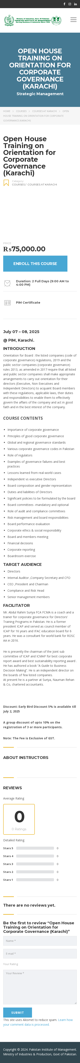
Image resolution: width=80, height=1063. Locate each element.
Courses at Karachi (44, 111)
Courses (21, 111)
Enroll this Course (35, 263)
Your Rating (10, 964)
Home (6, 111)
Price (7, 243)
